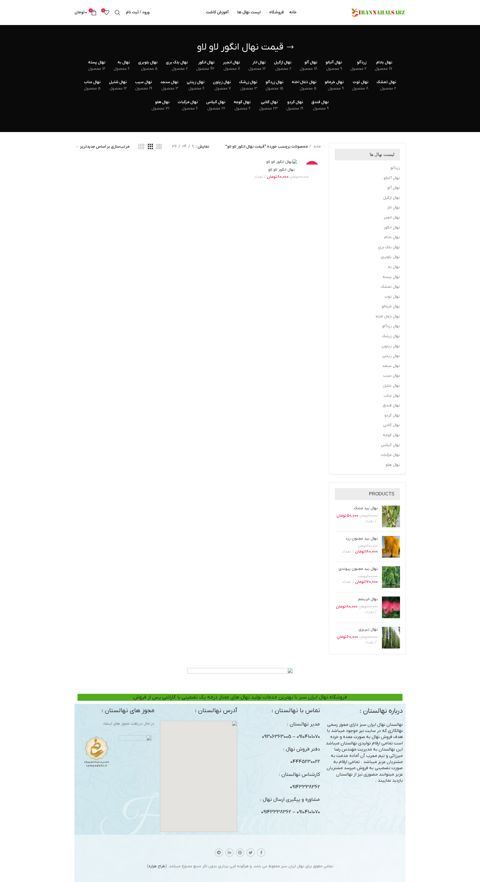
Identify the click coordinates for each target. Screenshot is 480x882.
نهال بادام (392, 237)
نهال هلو (393, 465)
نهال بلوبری (390, 257)
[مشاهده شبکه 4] (141, 147)
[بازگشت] (290, 47)
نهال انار (393, 207)
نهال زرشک (391, 336)
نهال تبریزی (368, 629)
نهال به (394, 267)
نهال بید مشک (366, 508)
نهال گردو (392, 415)
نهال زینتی (391, 356)
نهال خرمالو (391, 306)
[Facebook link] (261, 852)
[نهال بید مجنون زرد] (391, 547)
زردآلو (395, 168)
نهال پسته (391, 277)
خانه (316, 146)
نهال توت (392, 296)
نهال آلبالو (392, 178)
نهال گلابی (391, 425)
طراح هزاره (157, 866)
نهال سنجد (391, 366)
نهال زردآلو (391, 326)
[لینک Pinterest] (240, 852)
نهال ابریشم (368, 599)
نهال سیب (391, 375)
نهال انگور (392, 227)
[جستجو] (117, 12)
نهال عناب (392, 395)
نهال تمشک (390, 286)
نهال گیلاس (390, 445)
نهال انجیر (392, 217)
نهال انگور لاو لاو (281, 169)
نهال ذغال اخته (388, 316)
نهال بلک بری (389, 247)
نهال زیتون (391, 346)
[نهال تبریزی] (391, 638)
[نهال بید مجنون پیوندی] (391, 577)
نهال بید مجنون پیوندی (358, 569)
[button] (198, 776)
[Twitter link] (250, 852)
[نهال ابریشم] (391, 607)
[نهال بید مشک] (391, 516)
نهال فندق (391, 405)
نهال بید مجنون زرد (362, 538)
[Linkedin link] (229, 852)
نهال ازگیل (391, 197)
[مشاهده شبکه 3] (150, 147)
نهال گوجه (391, 435)
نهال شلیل (391, 385)
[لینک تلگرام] (219, 852)
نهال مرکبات (390, 455)
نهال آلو (393, 187)
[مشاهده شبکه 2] (159, 147)
